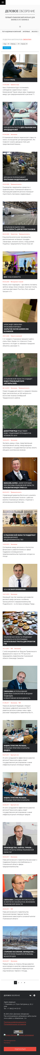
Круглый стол (15, 755)
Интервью (26, 31)
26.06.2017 (6, 805)
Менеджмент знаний (17, 282)
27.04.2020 (6, 84)
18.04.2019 (6, 440)
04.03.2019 (6, 492)
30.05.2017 (6, 857)
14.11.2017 (6, 648)
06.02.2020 (6, 234)
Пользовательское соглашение (15, 1024)
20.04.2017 (6, 909)
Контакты (7, 1043)
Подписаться (20, 1049)
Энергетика (14, 234)
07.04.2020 (6, 134)
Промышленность (16, 184)
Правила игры (15, 84)
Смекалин (27, 39)
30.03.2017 (6, 961)
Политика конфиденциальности (15, 1022)
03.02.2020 (6, 282)
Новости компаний (16, 336)
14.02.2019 (6, 544)
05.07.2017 (6, 755)
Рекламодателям (9, 1040)
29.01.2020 (6, 336)
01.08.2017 (6, 703)
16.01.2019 (6, 594)
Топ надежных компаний (11, 31)
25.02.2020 (6, 184)
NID (12, 648)
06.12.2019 (6, 388)
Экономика (14, 134)
